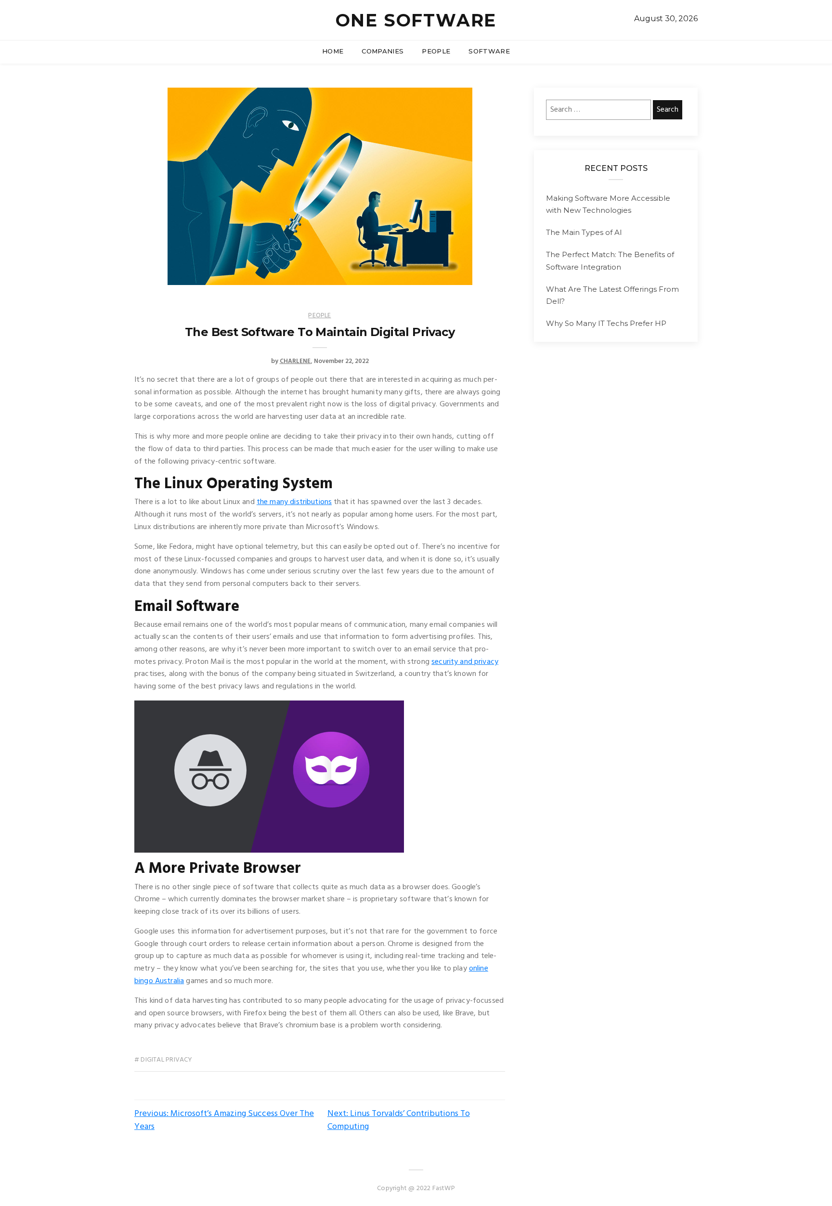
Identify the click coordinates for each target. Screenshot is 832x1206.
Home (332, 51)
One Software (416, 20)
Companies (382, 51)
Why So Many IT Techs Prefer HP (606, 323)
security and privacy (464, 662)
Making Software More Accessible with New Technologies (608, 204)
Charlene (295, 361)
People (436, 51)
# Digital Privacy (163, 1060)
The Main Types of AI (584, 232)
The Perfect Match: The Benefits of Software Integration (610, 261)
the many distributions (294, 502)
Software (489, 51)
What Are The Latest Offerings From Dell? (612, 295)
